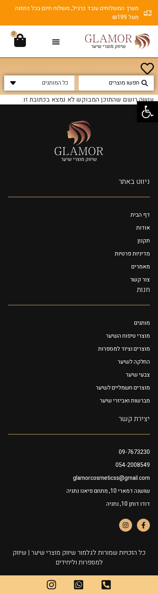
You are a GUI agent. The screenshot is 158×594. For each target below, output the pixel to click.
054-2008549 (132, 465)
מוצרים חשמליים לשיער (123, 387)
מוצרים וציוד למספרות (124, 349)
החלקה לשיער (133, 362)
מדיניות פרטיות (132, 253)
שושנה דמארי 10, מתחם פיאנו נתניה (108, 491)
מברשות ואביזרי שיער (125, 400)
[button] (56, 42)
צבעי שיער (138, 374)
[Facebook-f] (143, 525)
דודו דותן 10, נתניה (128, 504)
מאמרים (140, 266)
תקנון (143, 240)
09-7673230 (134, 452)
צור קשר (140, 279)
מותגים (142, 323)
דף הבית (140, 215)
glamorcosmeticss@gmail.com (111, 478)
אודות (143, 228)
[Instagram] (125, 525)
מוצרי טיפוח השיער (128, 336)
